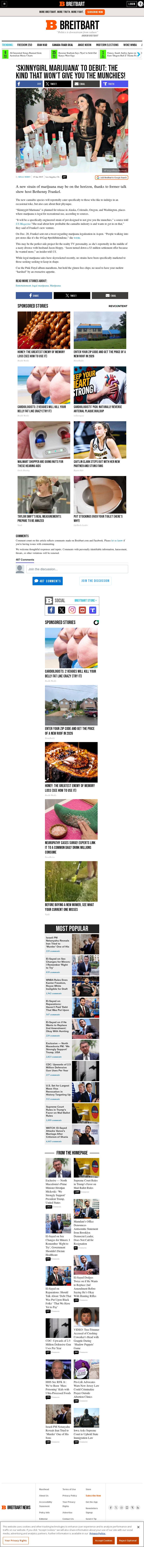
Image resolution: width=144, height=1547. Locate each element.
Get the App (91, 1502)
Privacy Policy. (98, 1533)
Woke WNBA (130, 45)
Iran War (42, 45)
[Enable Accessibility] (141, 4)
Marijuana (55, 285)
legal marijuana (40, 285)
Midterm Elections (107, 45)
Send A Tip (91, 1519)
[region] (72, 1534)
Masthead (44, 1489)
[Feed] (137, 1507)
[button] (4, 4)
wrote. (77, 237)
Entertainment (23, 285)
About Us (43, 1495)
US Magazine (23, 224)
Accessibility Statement (45, 1504)
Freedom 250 (24, 45)
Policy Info (44, 1512)
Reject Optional (128, 1540)
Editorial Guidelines (44, 1521)
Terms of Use (69, 1489)
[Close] (138, 1527)
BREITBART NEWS (18, 1507)
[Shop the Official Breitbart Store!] (86, 601)
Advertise (67, 1512)
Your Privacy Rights (16, 1540)
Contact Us (68, 1519)
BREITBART (75, 4)
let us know (117, 540)
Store (88, 1489)
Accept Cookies (103, 1540)
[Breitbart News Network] (49, 601)
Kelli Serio (24, 176)
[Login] (132, 4)
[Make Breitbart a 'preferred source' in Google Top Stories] (111, 177)
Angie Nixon (84, 45)
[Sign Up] (95, 12)
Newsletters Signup (92, 1510)
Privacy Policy (70, 1495)
